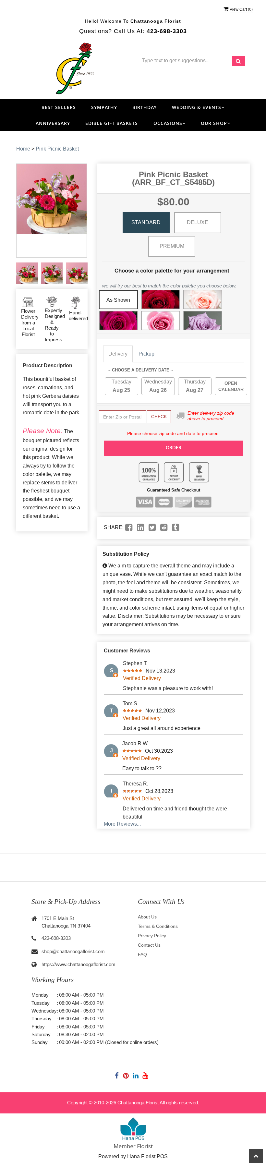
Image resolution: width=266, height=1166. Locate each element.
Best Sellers (59, 107)
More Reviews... (122, 824)
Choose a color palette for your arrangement (172, 271)
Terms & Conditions (158, 926)
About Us (147, 916)
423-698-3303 (56, 938)
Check (159, 416)
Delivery (117, 354)
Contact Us (149, 945)
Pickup (146, 354)
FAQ (142, 954)
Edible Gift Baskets (111, 123)
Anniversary (53, 123)
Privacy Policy (152, 935)
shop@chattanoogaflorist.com (73, 951)
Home (23, 149)
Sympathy (104, 107)
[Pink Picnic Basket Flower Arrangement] (27, 273)
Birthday (144, 107)
